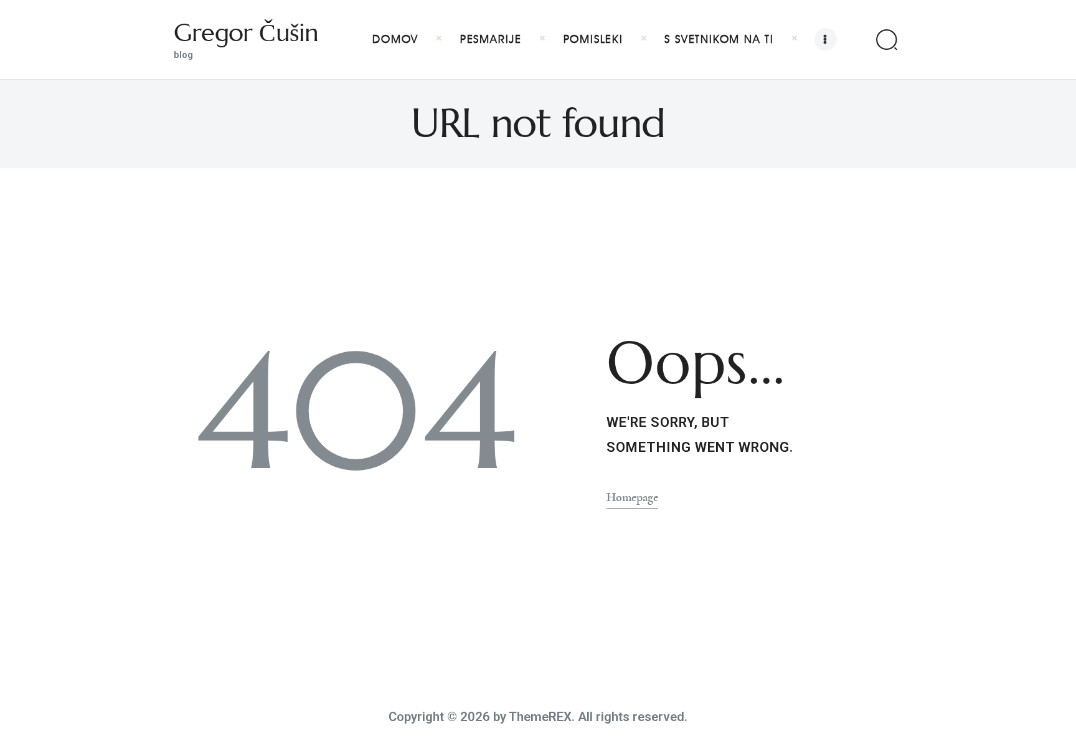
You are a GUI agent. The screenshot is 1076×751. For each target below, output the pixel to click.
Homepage (632, 497)
